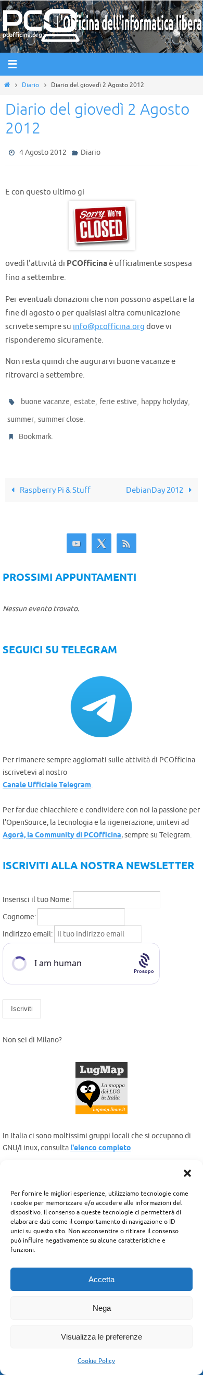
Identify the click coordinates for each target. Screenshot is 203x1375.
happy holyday (164, 398)
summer (20, 413)
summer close (60, 413)
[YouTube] (76, 535)
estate (84, 398)
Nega (102, 1308)
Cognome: (19, 908)
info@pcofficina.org (109, 324)
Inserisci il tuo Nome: (37, 890)
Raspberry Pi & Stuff (54, 481)
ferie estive (118, 398)
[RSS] (126, 535)
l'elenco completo (100, 1140)
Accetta (101, 1279)
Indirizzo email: (28, 925)
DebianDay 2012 (155, 481)
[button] (187, 1173)
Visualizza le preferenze (101, 1336)
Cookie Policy (96, 1361)
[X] (101, 535)
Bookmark (35, 428)
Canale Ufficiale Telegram (47, 777)
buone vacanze (45, 398)
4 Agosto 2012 (43, 151)
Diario (30, 85)
